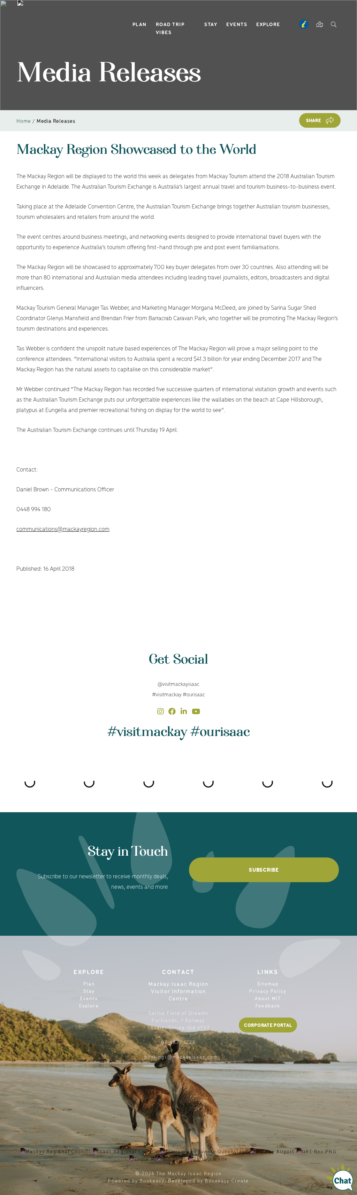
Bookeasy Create (227, 1181)
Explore (268, 24)
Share (313, 120)
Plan (139, 24)
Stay (210, 24)
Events (236, 24)
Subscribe (264, 869)
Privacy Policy (267, 991)
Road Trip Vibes (170, 28)
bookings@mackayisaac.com (181, 1057)
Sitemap (268, 983)
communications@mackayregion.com (62, 528)
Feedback (268, 1005)
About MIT (268, 998)
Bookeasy (152, 1181)
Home (23, 120)
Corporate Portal (268, 1025)
